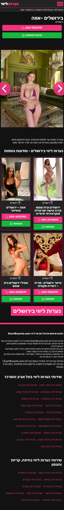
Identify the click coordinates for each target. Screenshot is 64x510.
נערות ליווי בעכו (35, 493)
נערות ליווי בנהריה (52, 486)
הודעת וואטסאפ (34, 35)
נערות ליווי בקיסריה (52, 500)
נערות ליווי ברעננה (26, 439)
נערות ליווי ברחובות (26, 426)
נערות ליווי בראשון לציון (50, 426)
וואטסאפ (49, 226)
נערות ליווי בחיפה (53, 479)
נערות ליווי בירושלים (37, 311)
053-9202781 (33, 27)
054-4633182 (17, 216)
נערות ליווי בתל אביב (51, 446)
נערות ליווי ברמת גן (31, 432)
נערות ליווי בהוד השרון (27, 391)
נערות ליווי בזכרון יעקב (50, 472)
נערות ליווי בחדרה (27, 472)
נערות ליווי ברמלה (52, 432)
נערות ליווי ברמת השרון (50, 439)
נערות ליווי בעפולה (14, 493)
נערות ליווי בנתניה (34, 412)
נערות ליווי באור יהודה (50, 385)
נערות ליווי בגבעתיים (51, 391)
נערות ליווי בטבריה (32, 479)
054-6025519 (17, 292)
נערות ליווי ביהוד (53, 405)
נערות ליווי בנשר (53, 493)
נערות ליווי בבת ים (27, 385)
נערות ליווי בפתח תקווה (50, 419)
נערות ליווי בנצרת (31, 486)
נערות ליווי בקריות (30, 500)
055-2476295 (49, 219)
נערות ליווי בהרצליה (51, 398)
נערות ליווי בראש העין (24, 419)
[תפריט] (60, 4)
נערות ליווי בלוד (54, 412)
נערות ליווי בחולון (30, 398)
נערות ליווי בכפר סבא (32, 405)
